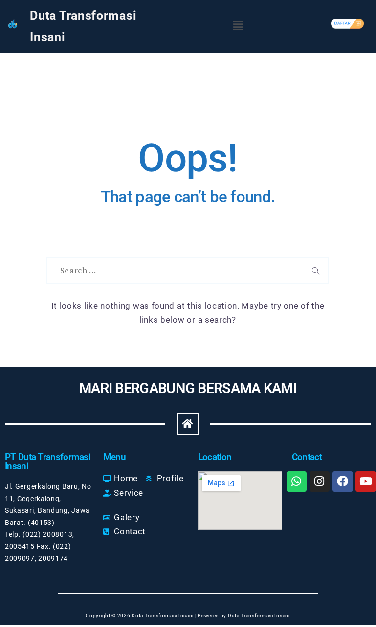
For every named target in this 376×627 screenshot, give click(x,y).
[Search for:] (175, 270)
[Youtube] (365, 481)
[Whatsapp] (297, 481)
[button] (238, 26)
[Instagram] (320, 481)
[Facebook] (342, 481)
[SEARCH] (316, 270)
